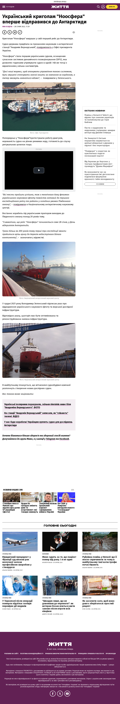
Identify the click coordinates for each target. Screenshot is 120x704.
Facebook (64, 439)
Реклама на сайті (11, 653)
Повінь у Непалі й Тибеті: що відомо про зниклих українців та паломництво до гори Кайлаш (99, 118)
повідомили (19, 204)
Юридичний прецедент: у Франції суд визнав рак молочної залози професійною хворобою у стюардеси (16, 562)
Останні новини (94, 110)
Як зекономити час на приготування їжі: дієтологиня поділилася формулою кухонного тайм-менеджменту (99, 175)
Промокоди (111, 653)
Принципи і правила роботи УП (91, 653)
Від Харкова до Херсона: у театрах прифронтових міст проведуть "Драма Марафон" (98, 164)
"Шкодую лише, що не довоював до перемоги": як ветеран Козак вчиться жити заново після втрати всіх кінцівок (58, 606)
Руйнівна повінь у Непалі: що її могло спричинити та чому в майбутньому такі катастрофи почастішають (99, 561)
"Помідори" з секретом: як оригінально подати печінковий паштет (97, 153)
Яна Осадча (7, 27)
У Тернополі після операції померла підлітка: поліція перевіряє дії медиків (17, 603)
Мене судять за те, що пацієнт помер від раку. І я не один (59, 558)
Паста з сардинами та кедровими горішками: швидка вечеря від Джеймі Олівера (99, 130)
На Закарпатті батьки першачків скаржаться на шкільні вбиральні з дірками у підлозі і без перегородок (99, 142)
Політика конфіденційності (31, 653)
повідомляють (44, 47)
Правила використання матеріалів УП (60, 653)
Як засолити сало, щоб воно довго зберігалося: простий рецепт (98, 603)
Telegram (50, 439)
